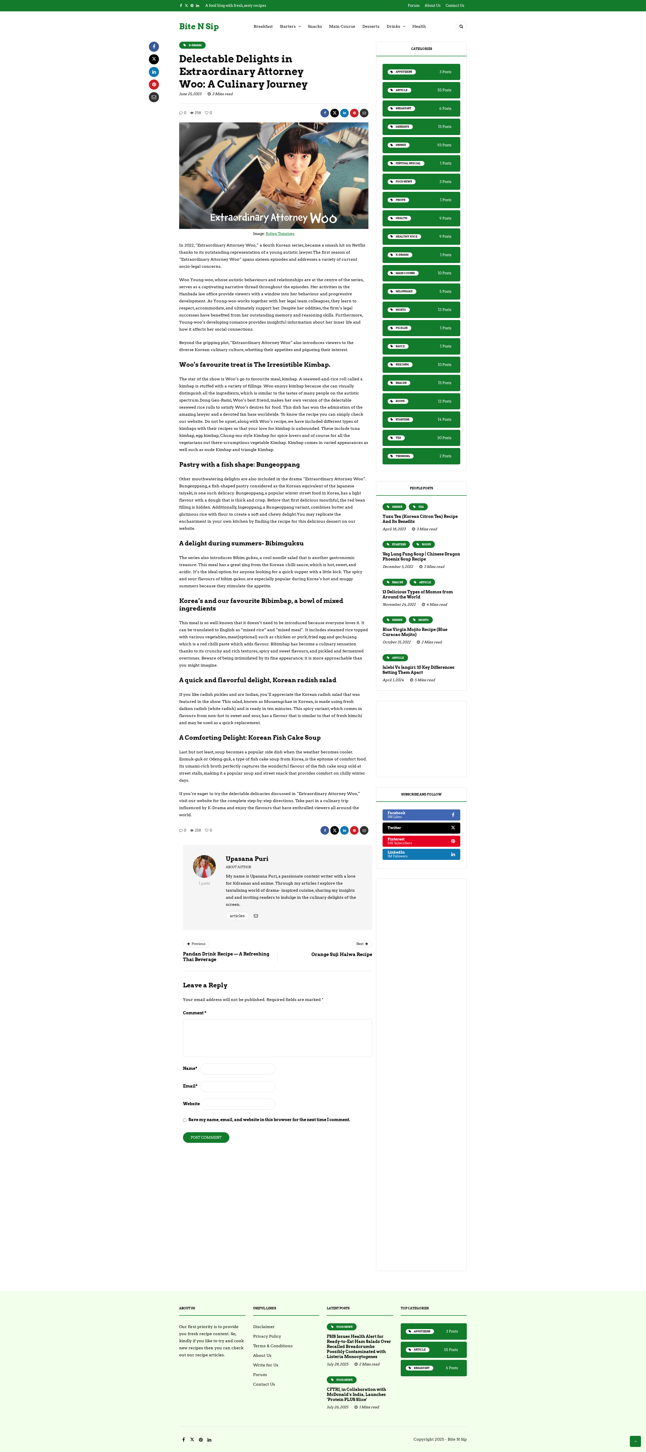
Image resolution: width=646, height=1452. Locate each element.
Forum (414, 6)
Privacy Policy (267, 1336)
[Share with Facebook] (324, 113)
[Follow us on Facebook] (181, 6)
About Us (433, 6)
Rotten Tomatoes (280, 234)
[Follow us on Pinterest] (192, 6)
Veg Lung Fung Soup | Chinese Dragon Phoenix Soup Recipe (421, 557)
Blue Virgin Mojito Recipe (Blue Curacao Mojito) (415, 632)
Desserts (371, 26)
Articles (237, 915)
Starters (288, 26)
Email (190, 1086)
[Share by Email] (364, 113)
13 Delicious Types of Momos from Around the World (418, 594)
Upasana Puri (247, 858)
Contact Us (455, 6)
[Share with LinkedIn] (344, 113)
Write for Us (265, 1365)
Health (419, 26)
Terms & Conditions (273, 1345)
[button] (461, 26)
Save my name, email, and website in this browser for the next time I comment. (269, 1119)
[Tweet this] (334, 113)
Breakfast (263, 26)
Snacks (315, 26)
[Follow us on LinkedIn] (197, 6)
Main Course (342, 26)
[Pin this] (354, 113)
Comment (194, 1013)
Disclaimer (264, 1326)
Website (191, 1103)
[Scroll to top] (635, 1441)
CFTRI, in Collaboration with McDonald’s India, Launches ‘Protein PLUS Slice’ (356, 1394)
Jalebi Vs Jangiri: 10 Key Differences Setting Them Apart (418, 670)
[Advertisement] (421, 739)
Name (190, 1068)
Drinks (393, 26)
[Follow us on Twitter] (186, 6)
